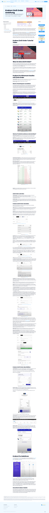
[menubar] (22, 1)
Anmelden (43, 1)
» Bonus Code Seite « (25, 496)
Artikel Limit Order (31, 70)
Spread (19, 458)
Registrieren (45, 1)
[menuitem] (12, 1)
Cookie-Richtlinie (6, 507)
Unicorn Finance (9, 511)
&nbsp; (5, 25)
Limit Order (27, 32)
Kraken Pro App (26, 184)
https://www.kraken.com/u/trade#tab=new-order (26, 144)
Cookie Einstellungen (27, 53)
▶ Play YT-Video (21, 53)
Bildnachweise (16, 506)
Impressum (5, 508)
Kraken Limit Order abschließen (8, 31)
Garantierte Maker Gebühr (7, 32)
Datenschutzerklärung (6, 506)
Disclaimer (15, 507)
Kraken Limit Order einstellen (8, 30)
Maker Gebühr (27, 320)
